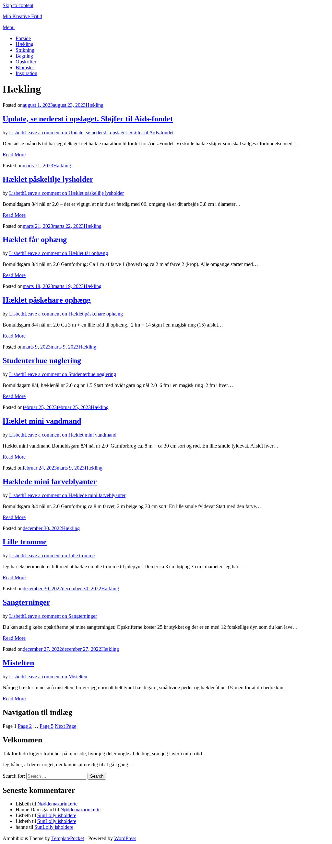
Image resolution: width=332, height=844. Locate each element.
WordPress (125, 838)
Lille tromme (25, 542)
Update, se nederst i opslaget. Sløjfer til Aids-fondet (88, 119)
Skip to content (18, 5)
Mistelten (18, 663)
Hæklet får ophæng (35, 239)
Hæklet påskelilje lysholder (48, 179)
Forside (23, 38)
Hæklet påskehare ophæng (47, 300)
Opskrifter (26, 61)
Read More (14, 154)
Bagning (24, 56)
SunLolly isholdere (56, 815)
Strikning (25, 50)
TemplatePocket (67, 838)
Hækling (24, 44)
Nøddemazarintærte (57, 803)
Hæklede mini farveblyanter (50, 481)
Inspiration (26, 73)
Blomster (25, 67)
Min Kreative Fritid (22, 16)
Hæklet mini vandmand (42, 421)
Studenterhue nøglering (42, 360)
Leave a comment (98, 132)
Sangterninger (26, 602)
